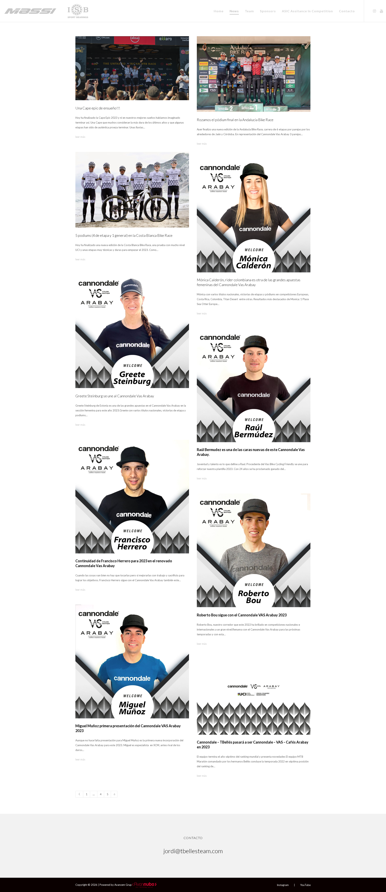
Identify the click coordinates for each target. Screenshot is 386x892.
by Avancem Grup (121, 884)
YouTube (305, 885)
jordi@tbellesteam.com (193, 850)
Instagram (283, 885)
